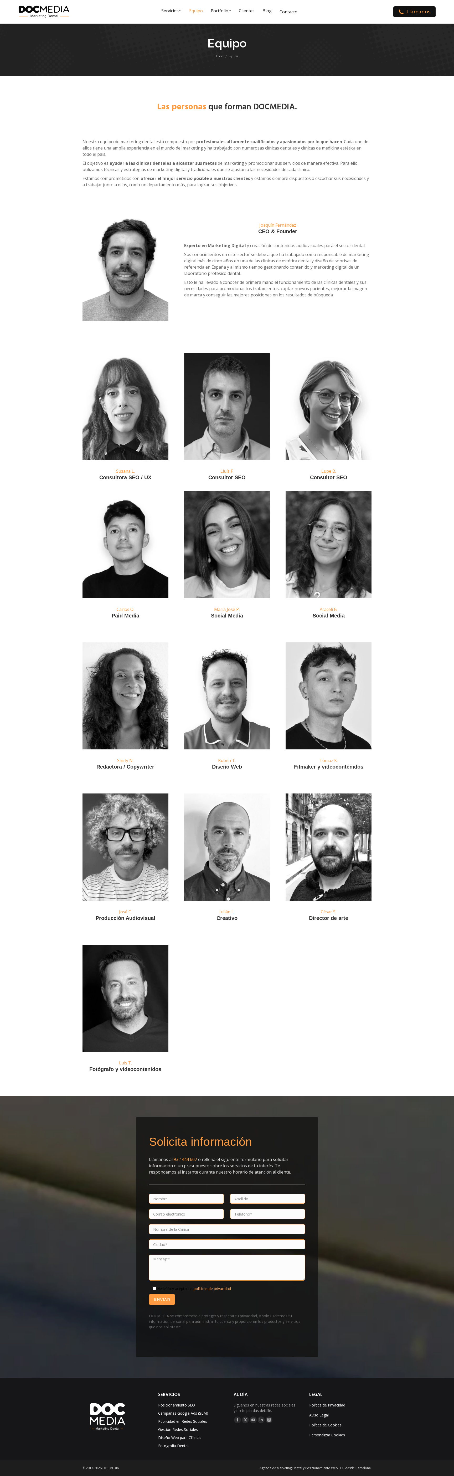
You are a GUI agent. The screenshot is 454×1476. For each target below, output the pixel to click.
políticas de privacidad (212, 1288)
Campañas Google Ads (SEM (182, 1413)
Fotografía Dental (173, 1445)
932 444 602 (185, 1159)
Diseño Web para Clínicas (179, 1437)
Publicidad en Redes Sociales (182, 1421)
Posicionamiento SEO (176, 1405)
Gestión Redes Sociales (178, 1429)
